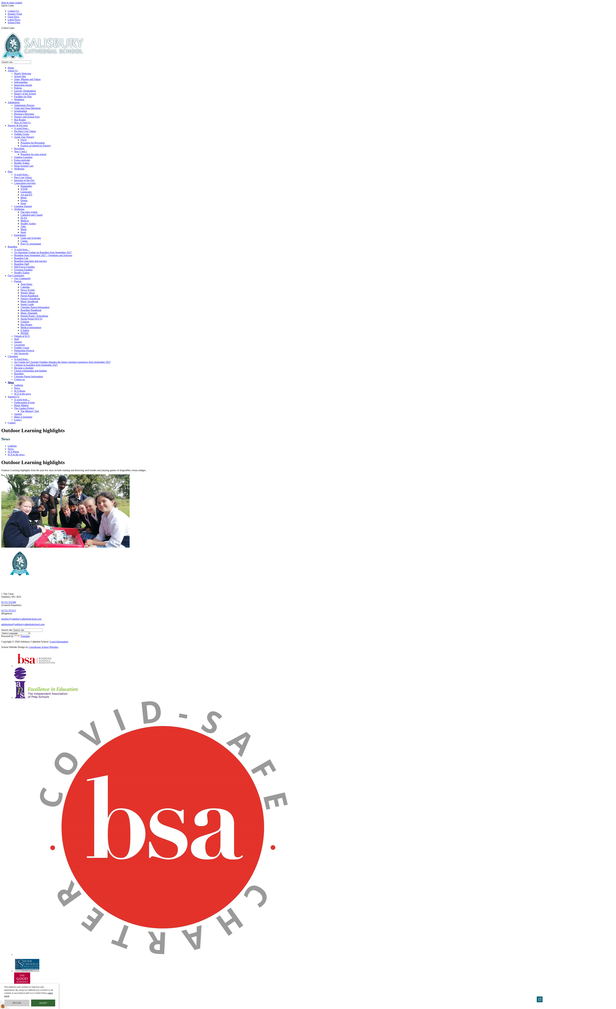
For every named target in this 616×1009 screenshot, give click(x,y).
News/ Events (28, 290)
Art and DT (26, 194)
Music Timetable (29, 313)
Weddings (19, 99)
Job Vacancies (21, 353)
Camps (24, 241)
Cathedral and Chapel (32, 215)
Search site (6, 630)
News (11, 382)
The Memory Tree (30, 411)
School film (20, 76)
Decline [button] (17, 1002)
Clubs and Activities (31, 238)
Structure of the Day (24, 180)
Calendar (25, 287)
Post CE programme (31, 243)
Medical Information (31, 327)
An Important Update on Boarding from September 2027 (43, 252)
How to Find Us (22, 122)
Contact (12, 422)
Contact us (19, 379)
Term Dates (26, 284)
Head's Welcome (22, 73)
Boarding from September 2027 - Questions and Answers (43, 255)
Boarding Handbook (31, 310)
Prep (10, 171)
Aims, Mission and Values (27, 79)
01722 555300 (8, 602)
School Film (14, 22)
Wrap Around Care (23, 165)
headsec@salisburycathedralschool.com (21, 619)
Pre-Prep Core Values (25, 131)
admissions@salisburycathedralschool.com (22, 624)
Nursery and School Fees (27, 116)
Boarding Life (21, 258)
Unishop (25, 321)
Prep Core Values (23, 177)
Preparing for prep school (33, 154)
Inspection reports (23, 85)
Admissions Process (24, 105)
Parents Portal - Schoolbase (34, 316)
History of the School (25, 93)
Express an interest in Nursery (36, 145)
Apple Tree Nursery (24, 137)
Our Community (16, 275)
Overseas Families (23, 269)
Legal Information (59, 641)
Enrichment (20, 235)
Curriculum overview (25, 183)
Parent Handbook (29, 295)
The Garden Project (24, 408)
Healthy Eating (21, 163)
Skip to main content (11, 2)
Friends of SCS (22, 336)
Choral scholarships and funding (30, 370)
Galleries (18, 385)
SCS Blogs (19, 391)
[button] (15, 28)
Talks (23, 226)
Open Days (13, 16)
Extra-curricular (22, 160)
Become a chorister (24, 367)
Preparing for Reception (33, 142)
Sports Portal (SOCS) (31, 318)
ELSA (24, 217)
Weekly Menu (28, 292)
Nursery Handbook (30, 298)
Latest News (14, 19)
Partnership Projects (24, 350)
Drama (24, 200)
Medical (25, 220)
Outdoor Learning (23, 157)
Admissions (14, 102)
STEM (24, 189)
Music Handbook (29, 301)
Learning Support (23, 206)
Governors (19, 344)
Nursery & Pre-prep (18, 125)
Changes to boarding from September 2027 (36, 365)
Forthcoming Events (24, 402)
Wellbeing (19, 168)
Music (24, 197)
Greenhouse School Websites (43, 647)
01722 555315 (8, 610)
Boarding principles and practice (30, 261)
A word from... (21, 128)
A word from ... (22, 399)
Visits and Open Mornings (27, 108)
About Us (13, 70)
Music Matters (21, 405)
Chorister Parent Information (35, 307)
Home (11, 67)
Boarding (12, 246)
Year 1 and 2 (20, 151)
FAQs (24, 140)
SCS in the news (22, 393)
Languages (26, 191)
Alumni (18, 342)
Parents (17, 281)
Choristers (13, 356)
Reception (19, 148)
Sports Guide (27, 304)
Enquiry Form (15, 14)
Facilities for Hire (23, 96)
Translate (25, 636)
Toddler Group (21, 134)
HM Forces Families (24, 266)
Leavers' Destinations (25, 90)
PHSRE (25, 333)
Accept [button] (43, 1002)
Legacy (18, 419)
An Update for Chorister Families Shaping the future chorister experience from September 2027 (62, 362)
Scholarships (20, 111)
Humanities (26, 186)
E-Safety (25, 330)
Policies (18, 88)
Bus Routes (20, 119)
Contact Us (13, 11)
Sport (23, 203)
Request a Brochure (24, 114)
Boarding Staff (21, 264)
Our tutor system (29, 212)
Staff (16, 339)
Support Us (13, 396)
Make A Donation (23, 417)
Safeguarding (21, 82)
